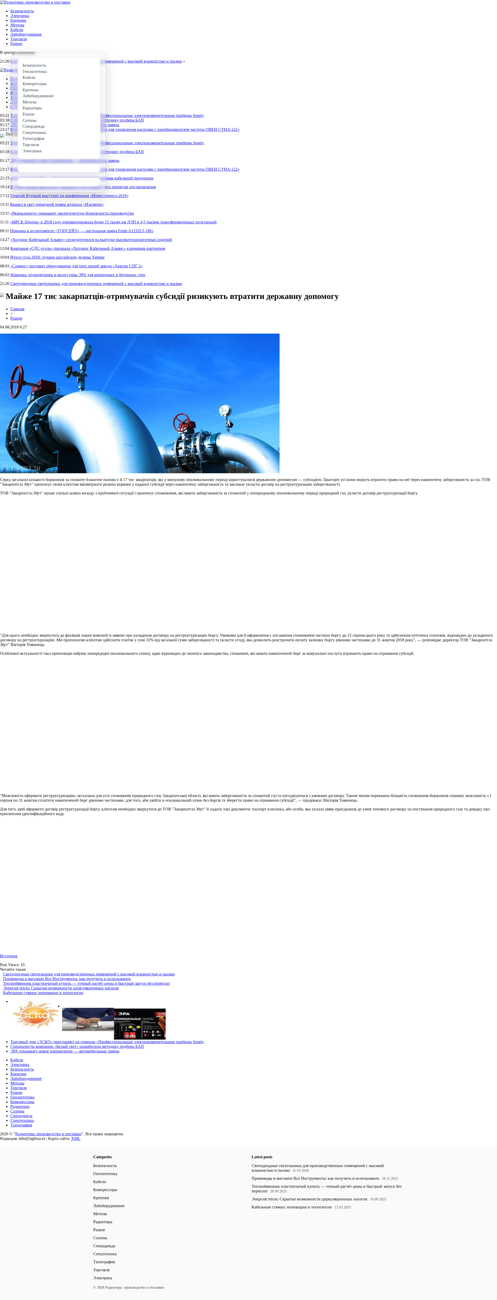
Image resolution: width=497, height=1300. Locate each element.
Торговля (18, 39)
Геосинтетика (22, 1097)
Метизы (17, 25)
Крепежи (18, 20)
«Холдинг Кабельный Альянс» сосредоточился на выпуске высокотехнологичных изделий (91, 239)
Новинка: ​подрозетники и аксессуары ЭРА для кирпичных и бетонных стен (77, 275)
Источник (9, 956)
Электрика (19, 15)
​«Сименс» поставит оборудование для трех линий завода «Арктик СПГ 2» (76, 266)
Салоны (17, 1111)
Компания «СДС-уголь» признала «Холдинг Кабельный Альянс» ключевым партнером (87, 248)
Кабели (16, 29)
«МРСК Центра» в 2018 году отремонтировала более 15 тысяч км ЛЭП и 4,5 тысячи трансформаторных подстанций (113, 222)
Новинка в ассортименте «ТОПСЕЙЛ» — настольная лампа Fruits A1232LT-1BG (82, 231)
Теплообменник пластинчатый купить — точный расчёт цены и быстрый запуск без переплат (86, 983)
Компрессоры (22, 1102)
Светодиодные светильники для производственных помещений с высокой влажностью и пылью (96, 283)
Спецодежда (21, 1116)
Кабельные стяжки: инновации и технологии (43, 992)
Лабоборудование (26, 34)
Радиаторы (20, 1106)
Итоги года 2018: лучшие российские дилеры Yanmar (57, 257)
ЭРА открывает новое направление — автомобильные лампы (64, 1051)
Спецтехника (22, 1120)
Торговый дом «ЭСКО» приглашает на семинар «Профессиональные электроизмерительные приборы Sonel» (107, 115)
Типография (21, 1125)
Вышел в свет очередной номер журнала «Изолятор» (57, 204)
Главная (17, 309)
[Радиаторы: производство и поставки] (35, 2)
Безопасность (22, 11)
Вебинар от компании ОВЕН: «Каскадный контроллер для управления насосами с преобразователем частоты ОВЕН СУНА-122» (125, 129)
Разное (16, 43)
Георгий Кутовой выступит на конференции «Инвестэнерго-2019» (69, 195)
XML (76, 1138)
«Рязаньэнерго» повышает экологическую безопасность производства (72, 213)
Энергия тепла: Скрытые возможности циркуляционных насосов (61, 988)
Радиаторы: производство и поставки (48, 1134)
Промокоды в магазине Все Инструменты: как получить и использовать (67, 978)
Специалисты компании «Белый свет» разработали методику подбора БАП (77, 1046)
